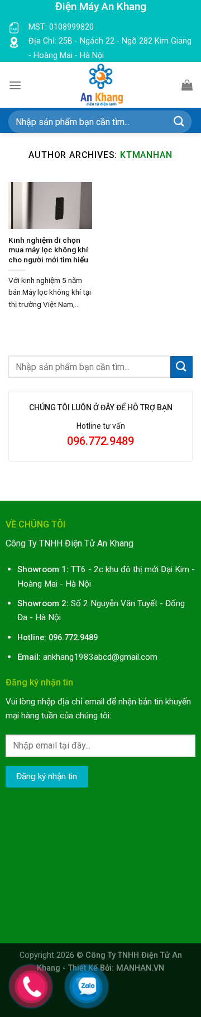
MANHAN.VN (140, 968)
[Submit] (179, 122)
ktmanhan (146, 155)
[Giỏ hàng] (187, 85)
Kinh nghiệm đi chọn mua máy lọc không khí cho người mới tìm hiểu (48, 250)
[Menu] (15, 85)
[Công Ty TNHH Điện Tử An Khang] (101, 85)
